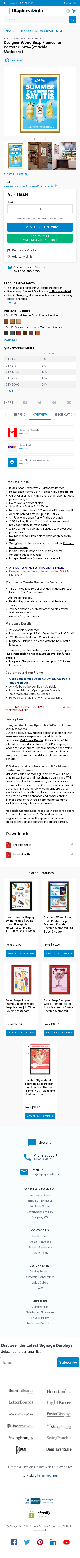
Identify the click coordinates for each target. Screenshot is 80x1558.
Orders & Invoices (40, 1241)
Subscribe (68, 1362)
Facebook (13, 1542)
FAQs (40, 1288)
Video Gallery (40, 1282)
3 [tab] (45, 139)
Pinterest (40, 1542)
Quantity (11, 202)
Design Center (40, 1265)
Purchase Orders (40, 1206)
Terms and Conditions (40, 1323)
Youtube (66, 1542)
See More (10, 302)
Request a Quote (40, 1195)
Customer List (40, 1306)
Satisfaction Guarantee (40, 1312)
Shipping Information (40, 1200)
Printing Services (40, 1271)
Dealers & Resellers (40, 1247)
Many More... (13, 340)
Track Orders (40, 1236)
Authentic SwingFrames (40, 1276)
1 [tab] (34, 139)
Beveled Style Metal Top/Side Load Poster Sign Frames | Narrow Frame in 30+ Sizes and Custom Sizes (40, 1087)
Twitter (27, 1542)
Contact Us (69, 3)
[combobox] (40, 19)
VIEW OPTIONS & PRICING (21, 953)
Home (7, 30)
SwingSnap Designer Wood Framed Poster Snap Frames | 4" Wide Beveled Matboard (58, 1005)
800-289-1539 (25, 3)
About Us (40, 1301)
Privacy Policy (40, 1317)
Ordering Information (40, 1189)
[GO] (72, 19)
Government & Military (40, 1211)
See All (9, 390)
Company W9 (40, 1217)
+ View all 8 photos (15, 173)
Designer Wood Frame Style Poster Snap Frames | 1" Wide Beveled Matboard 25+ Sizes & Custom (58, 924)
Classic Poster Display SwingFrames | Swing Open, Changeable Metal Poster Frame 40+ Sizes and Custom (20, 924)
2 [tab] (40, 139)
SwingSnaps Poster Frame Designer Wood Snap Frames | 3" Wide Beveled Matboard (20, 1005)
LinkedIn (53, 1542)
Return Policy (40, 1252)
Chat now (40, 267)
